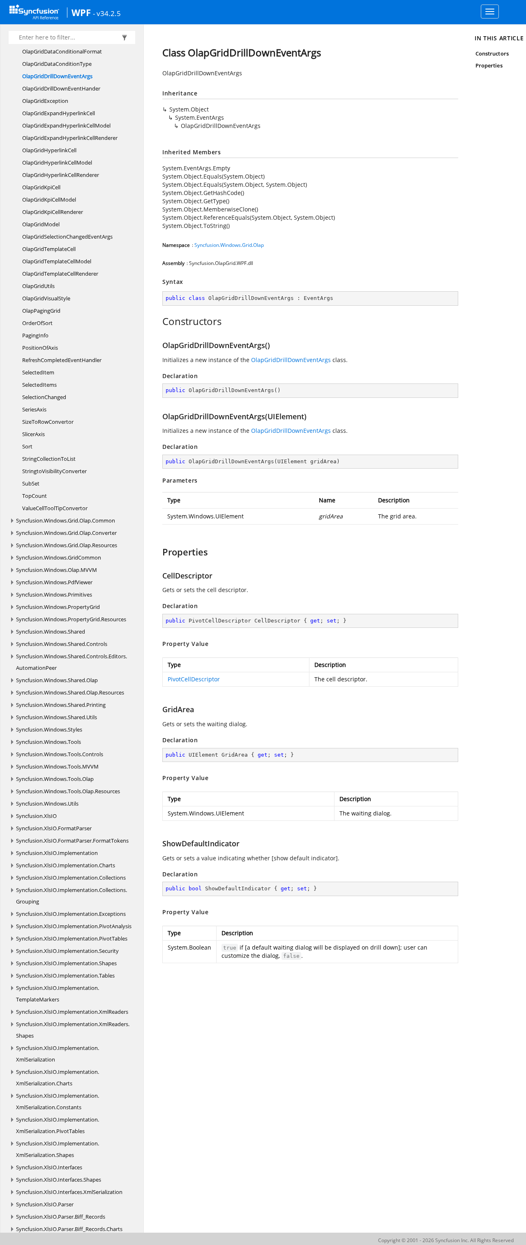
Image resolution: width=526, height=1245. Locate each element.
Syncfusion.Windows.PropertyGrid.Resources (71, 619)
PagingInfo (35, 335)
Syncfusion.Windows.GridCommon (58, 557)
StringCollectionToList (49, 458)
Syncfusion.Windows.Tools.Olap (55, 779)
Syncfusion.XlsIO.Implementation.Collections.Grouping (71, 895)
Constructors (492, 53)
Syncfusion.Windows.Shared (50, 631)
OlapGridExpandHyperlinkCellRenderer (70, 138)
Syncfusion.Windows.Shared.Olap (57, 680)
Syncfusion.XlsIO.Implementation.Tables (65, 975)
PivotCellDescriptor (194, 679)
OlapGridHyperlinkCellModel (57, 162)
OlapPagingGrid (41, 310)
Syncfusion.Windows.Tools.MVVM (57, 766)
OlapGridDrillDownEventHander (61, 88)
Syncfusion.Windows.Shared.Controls (61, 644)
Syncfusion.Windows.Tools (48, 742)
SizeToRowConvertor (48, 421)
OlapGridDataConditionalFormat (62, 51)
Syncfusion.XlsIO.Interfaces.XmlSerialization (69, 1192)
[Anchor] (158, 321)
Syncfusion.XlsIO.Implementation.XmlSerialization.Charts (57, 1077)
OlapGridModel (41, 224)
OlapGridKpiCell (41, 187)
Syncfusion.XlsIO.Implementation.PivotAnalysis (74, 926)
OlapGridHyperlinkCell (49, 150)
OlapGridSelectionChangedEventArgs (67, 236)
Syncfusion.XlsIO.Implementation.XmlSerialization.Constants (57, 1101)
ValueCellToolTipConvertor (55, 508)
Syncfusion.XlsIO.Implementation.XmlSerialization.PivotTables (57, 1125)
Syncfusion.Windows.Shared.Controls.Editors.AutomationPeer (71, 662)
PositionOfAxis (40, 347)
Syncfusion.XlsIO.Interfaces (49, 1167)
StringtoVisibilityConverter (54, 471)
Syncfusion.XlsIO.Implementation (57, 853)
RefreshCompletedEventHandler (62, 360)
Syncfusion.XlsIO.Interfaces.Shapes (58, 1179)
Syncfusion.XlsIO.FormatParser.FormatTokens (72, 840)
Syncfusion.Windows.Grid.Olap (229, 245)
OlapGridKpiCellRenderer (52, 212)
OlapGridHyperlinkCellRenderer (60, 175)
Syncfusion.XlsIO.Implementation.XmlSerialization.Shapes (57, 1149)
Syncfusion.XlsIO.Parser (45, 1204)
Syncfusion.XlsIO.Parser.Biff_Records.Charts (69, 1229)
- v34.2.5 (107, 13)
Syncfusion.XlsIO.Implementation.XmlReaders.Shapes (72, 1029)
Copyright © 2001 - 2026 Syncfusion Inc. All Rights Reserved (446, 1240)
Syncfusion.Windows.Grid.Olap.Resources (66, 545)
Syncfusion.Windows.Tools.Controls (59, 754)
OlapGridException (45, 101)
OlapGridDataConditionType (57, 63)
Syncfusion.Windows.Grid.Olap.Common (65, 520)
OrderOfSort (37, 323)
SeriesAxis (34, 409)
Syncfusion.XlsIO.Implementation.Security (67, 951)
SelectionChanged (44, 397)
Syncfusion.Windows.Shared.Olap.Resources (70, 692)
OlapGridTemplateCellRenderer (60, 273)
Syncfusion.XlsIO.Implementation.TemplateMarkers (57, 993)
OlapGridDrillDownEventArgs (57, 76)
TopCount (34, 495)
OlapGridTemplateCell (49, 249)
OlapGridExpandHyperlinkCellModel (66, 125)
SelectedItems (39, 384)
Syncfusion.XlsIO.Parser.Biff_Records (60, 1216)
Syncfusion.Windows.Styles (49, 729)
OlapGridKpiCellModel (49, 199)
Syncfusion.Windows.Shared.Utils (56, 717)
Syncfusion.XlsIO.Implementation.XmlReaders (72, 1011)
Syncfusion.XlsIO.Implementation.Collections (71, 877)
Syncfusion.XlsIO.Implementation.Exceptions (71, 913)
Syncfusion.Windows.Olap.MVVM (56, 570)
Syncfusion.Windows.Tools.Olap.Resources (68, 791)
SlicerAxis (33, 434)
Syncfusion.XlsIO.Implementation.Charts (65, 865)
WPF (81, 12)
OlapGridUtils (38, 286)
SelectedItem (38, 372)
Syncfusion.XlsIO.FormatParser (54, 828)
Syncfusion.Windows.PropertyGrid (58, 607)
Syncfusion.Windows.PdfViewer (54, 582)
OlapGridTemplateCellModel (56, 261)
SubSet (30, 483)
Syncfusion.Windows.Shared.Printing (61, 704)
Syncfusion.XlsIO (36, 816)
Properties (489, 65)
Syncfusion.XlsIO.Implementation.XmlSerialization (57, 1053)
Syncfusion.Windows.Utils (47, 803)
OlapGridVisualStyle (46, 298)
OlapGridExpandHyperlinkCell (58, 113)
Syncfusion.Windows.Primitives (54, 594)
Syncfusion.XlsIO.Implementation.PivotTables (71, 938)
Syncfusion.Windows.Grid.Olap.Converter (66, 533)
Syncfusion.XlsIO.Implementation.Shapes (66, 963)
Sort (27, 446)
